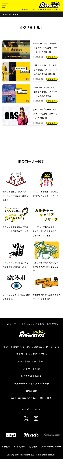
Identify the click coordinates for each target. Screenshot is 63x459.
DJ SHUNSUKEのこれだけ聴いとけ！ (31, 398)
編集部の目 (31, 390)
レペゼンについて (31, 409)
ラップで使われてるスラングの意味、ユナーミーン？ (31, 346)
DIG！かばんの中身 (31, 376)
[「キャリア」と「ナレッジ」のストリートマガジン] (50, 5)
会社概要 (33, 446)
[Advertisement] (32, 141)
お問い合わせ (20, 446)
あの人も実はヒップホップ (31, 361)
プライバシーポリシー (51, 446)
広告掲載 (6, 446)
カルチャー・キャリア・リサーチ (31, 383)
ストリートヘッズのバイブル (31, 354)
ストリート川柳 (31, 368)
